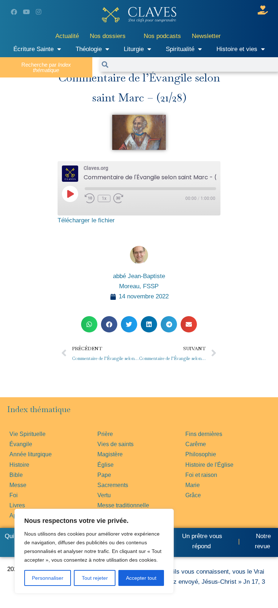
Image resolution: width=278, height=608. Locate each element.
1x (104, 198)
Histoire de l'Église (209, 465)
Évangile (20, 444)
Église (105, 465)
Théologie (89, 49)
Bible (16, 475)
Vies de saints (115, 444)
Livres (17, 505)
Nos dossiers (108, 36)
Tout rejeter (95, 578)
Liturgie (134, 49)
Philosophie (200, 454)
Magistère (110, 454)
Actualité (67, 36)
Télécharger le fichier (86, 220)
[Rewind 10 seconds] (90, 198)
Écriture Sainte (33, 49)
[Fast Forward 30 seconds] (123, 198)
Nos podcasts (162, 36)
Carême (195, 444)
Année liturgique (30, 454)
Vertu (104, 495)
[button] (89, 324)
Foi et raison (201, 475)
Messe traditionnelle (123, 505)
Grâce (193, 495)
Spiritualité (180, 49)
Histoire (19, 465)
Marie (192, 485)
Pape (104, 475)
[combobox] (193, 64)
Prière (105, 434)
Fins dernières (203, 434)
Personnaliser (47, 578)
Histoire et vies (236, 49)
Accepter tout (141, 578)
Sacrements (112, 485)
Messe (17, 485)
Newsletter (206, 36)
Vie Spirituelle (27, 434)
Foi (13, 495)
